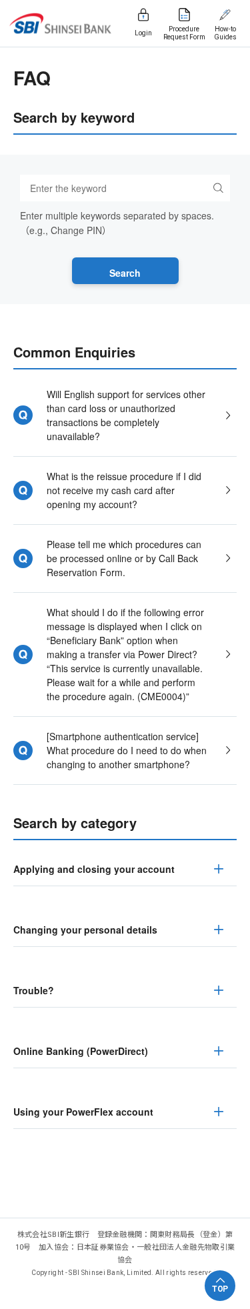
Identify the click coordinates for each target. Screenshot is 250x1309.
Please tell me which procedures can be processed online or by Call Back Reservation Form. (124, 558)
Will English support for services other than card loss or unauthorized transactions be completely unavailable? (126, 415)
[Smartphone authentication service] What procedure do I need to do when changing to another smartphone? (127, 750)
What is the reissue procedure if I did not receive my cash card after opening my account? (124, 490)
